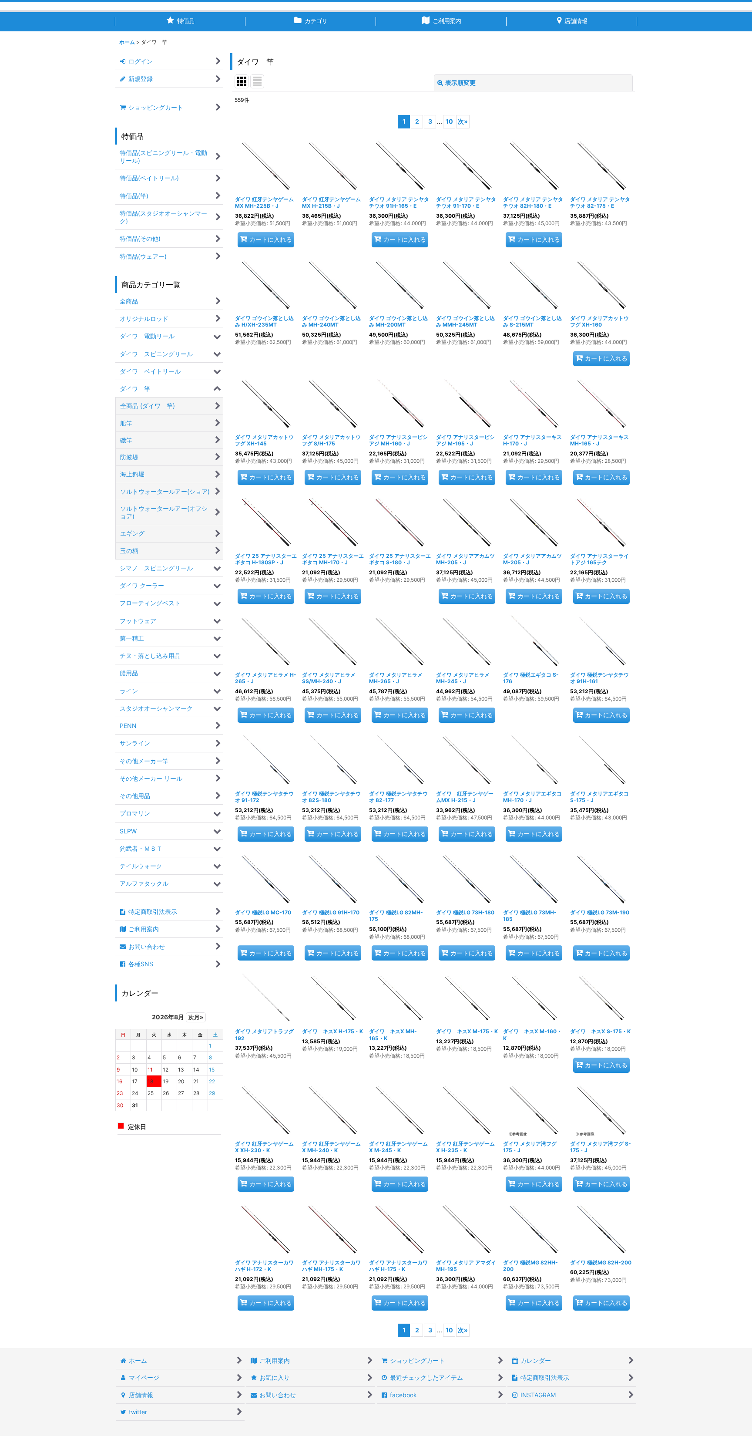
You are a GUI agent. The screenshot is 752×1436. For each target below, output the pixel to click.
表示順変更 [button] (460, 82)
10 (449, 121)
